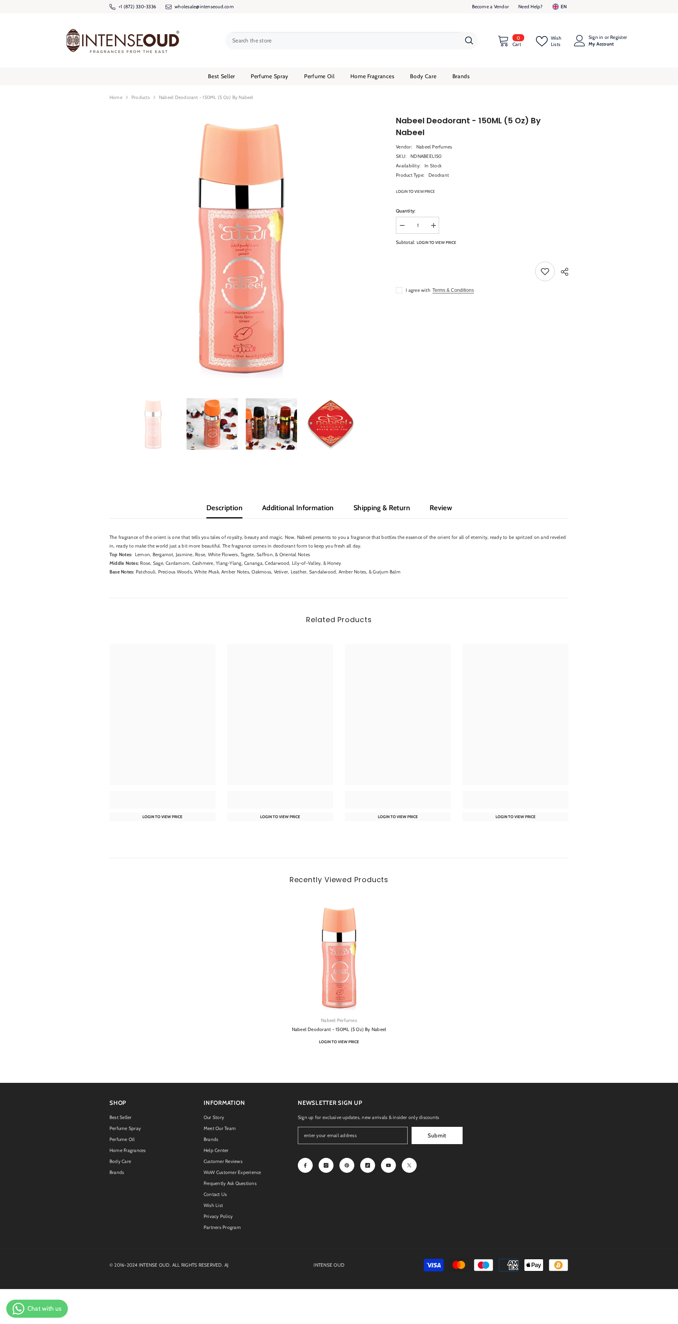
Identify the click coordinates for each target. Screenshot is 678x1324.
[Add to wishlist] (545, 271)
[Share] (562, 271)
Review (441, 508)
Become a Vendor (490, 6)
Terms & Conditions (453, 290)
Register (618, 37)
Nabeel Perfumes (434, 147)
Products (140, 97)
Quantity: (406, 211)
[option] (241, 246)
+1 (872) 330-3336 (137, 6)
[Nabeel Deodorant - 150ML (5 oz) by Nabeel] (339, 957)
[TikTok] (367, 1165)
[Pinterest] (346, 1165)
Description (224, 508)
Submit (437, 1135)
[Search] (351, 40)
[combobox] (342, 40)
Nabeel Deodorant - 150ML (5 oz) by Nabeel (339, 1029)
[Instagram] (326, 1165)
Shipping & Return (382, 508)
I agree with (418, 290)
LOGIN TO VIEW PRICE (415, 191)
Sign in (596, 37)
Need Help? (530, 6)
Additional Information (298, 508)
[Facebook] (305, 1165)
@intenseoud (209, 6)
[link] (162, 804)
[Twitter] (409, 1165)
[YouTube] (388, 1165)
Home (115, 97)
